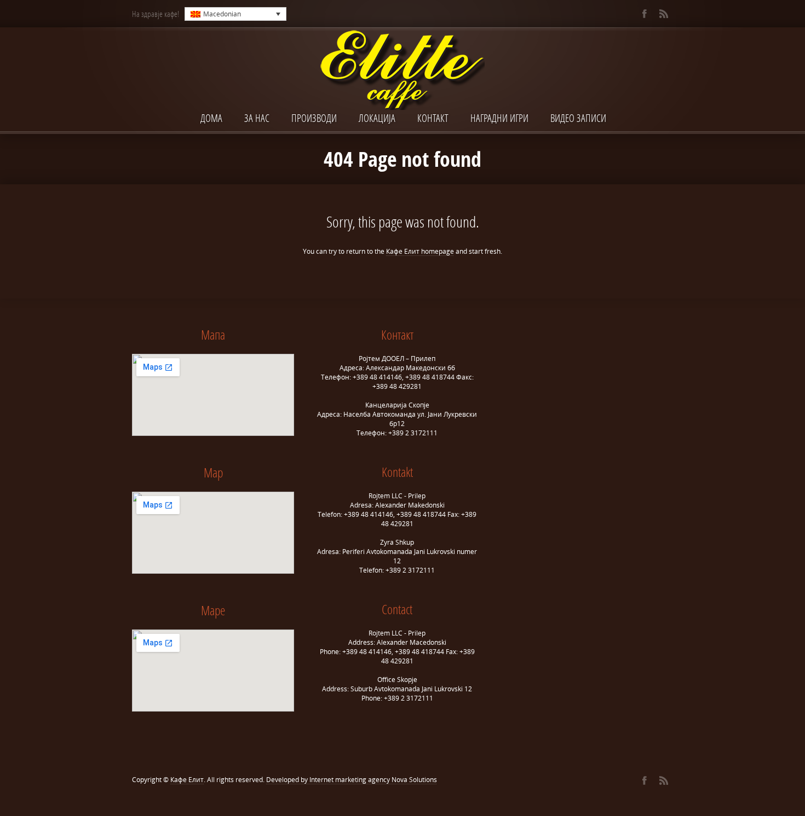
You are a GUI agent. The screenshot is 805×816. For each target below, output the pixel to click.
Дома (211, 118)
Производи (314, 118)
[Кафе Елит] (402, 71)
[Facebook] (644, 13)
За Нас (256, 118)
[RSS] (663, 13)
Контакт (433, 118)
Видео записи (578, 118)
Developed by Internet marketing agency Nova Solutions (351, 779)
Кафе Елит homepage (420, 251)
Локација (377, 118)
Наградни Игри (499, 118)
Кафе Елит (187, 779)
